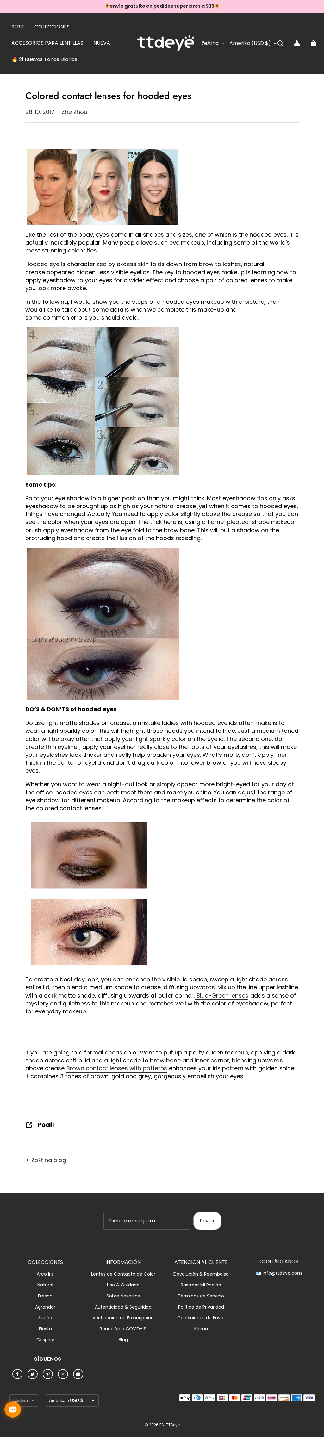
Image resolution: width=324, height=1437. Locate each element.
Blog (123, 1340)
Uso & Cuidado (123, 1285)
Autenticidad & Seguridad (123, 1307)
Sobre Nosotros (123, 1296)
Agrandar (45, 1307)
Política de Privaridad (201, 1307)
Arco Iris (45, 1274)
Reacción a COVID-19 (123, 1329)
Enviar (207, 1220)
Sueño (45, 1318)
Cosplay (45, 1340)
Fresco (45, 1296)
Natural (45, 1285)
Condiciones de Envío (201, 1318)
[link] (17, 27)
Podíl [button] (46, 1124)
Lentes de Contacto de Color (123, 1274)
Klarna (201, 1329)
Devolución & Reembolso (201, 1274)
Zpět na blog (48, 1160)
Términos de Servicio (201, 1296)
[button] (280, 43)
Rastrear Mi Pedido (201, 1285)
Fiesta (45, 1329)
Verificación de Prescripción (123, 1318)
